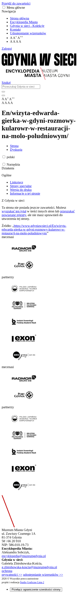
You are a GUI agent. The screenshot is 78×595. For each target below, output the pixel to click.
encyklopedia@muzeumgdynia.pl (24, 556)
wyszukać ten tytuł (14, 211)
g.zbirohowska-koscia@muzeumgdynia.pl (29, 567)
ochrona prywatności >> (12, 572)
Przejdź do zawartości (16, 3)
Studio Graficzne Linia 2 (32, 582)
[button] (3, 7)
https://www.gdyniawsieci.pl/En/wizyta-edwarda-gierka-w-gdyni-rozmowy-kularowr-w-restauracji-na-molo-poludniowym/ (34, 229)
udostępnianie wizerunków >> (43, 574)
